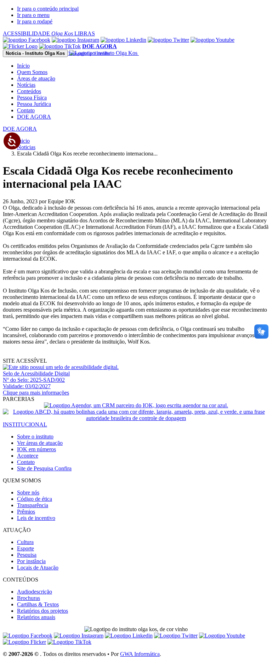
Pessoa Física (32, 98)
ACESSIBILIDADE (38, 33)
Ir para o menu (33, 15)
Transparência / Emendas (89, 53)
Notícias (26, 85)
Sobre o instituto (35, 437)
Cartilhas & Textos (38, 604)
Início (23, 66)
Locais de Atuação (37, 568)
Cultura (25, 542)
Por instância (31, 561)
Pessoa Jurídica (34, 104)
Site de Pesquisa (44, 468)
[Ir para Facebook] (26, 40)
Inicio (23, 141)
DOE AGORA (34, 117)
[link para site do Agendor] (136, 405)
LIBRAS (84, 33)
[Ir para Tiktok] (60, 46)
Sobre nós (28, 492)
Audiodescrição (34, 592)
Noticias (26, 147)
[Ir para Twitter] (168, 40)
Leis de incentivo (36, 518)
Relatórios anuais (36, 617)
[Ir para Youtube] (212, 40)
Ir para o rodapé (34, 21)
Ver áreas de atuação (40, 443)
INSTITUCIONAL (25, 424)
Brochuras (28, 598)
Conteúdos (29, 91)
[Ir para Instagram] (75, 40)
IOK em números (36, 449)
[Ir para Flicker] (20, 46)
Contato (26, 110)
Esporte (25, 548)
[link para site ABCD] (136, 418)
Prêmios (26, 512)
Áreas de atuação (36, 78)
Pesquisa (26, 555)
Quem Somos (32, 72)
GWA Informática (140, 654)
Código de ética (34, 499)
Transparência (32, 505)
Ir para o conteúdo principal (48, 9)
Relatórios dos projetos (42, 611)
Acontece (27, 456)
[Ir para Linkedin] (129, 636)
